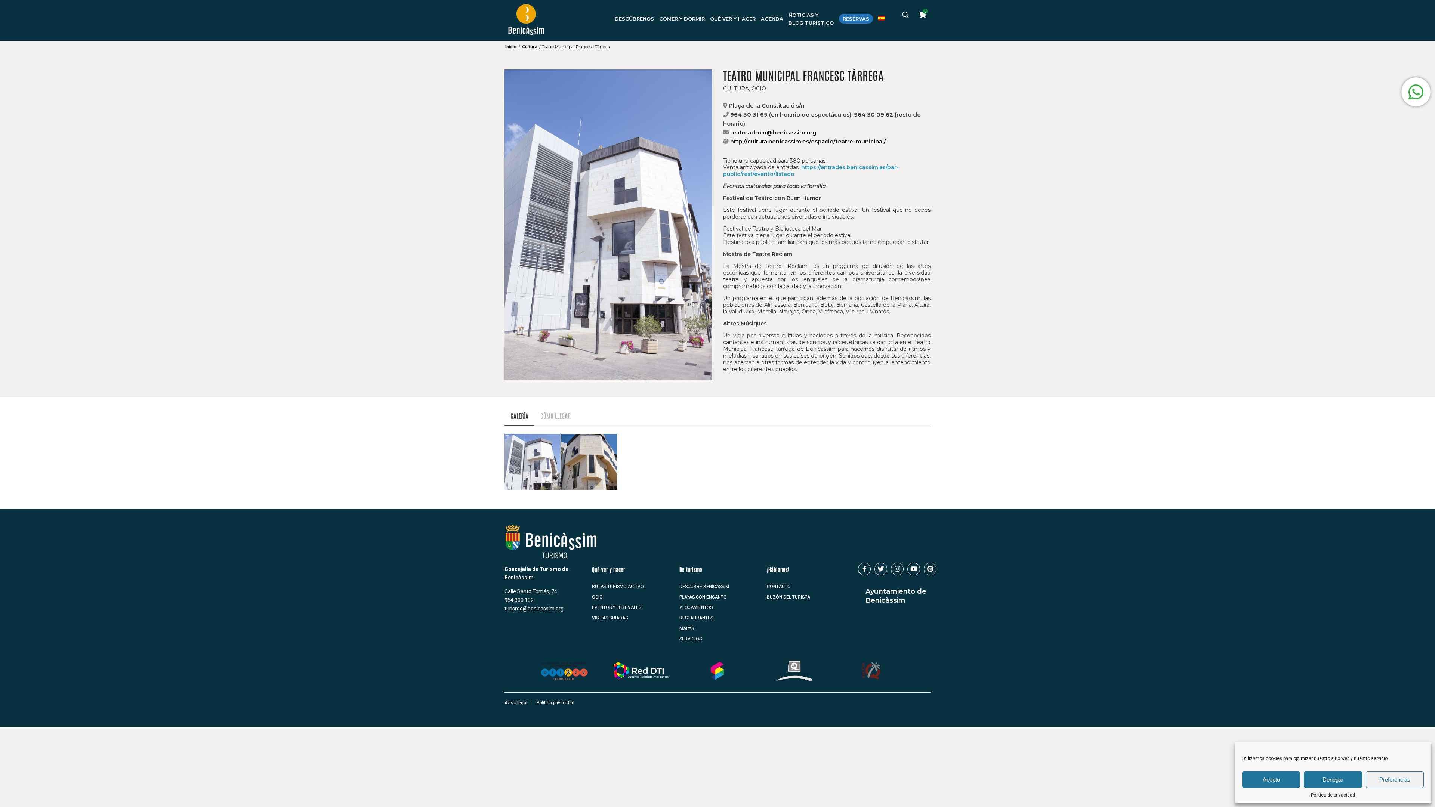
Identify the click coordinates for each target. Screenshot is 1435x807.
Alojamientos (696, 607)
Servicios (690, 638)
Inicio (511, 46)
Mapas (686, 628)
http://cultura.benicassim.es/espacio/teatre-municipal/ (808, 141)
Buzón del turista (788, 597)
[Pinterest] (930, 569)
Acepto (1271, 779)
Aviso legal (515, 702)
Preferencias (1394, 779)
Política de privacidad (1333, 795)
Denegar (1333, 779)
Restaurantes (696, 618)
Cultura (529, 46)
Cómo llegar (555, 417)
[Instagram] (897, 569)
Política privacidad (555, 702)
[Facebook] (864, 569)
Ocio (597, 597)
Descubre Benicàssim (704, 586)
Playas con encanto (703, 597)
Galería (519, 417)
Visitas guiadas (610, 618)
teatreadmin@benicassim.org (773, 132)
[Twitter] (881, 569)
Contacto (779, 586)
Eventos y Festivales (616, 607)
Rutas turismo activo (618, 586)
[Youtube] (914, 569)
